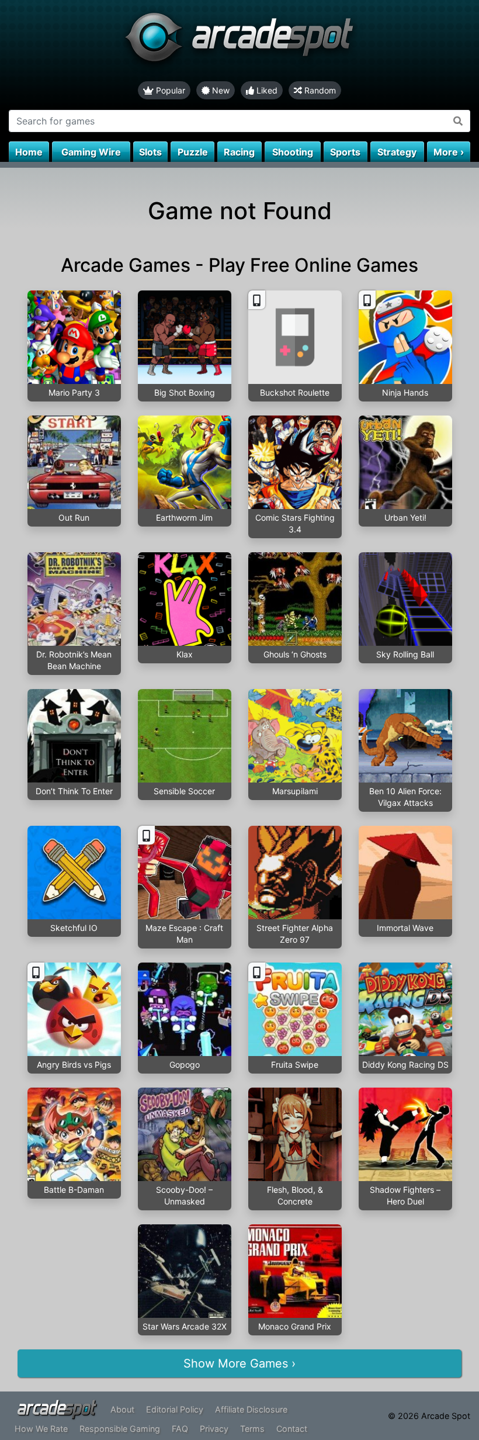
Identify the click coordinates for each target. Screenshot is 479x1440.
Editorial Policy (174, 1409)
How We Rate (41, 1429)
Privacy (214, 1429)
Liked (265, 90)
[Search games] (458, 121)
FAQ (180, 1429)
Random (319, 90)
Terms (252, 1429)
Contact (291, 1429)
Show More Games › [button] (239, 1363)
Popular (169, 90)
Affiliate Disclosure (251, 1409)
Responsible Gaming (119, 1429)
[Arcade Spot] (239, 41)
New (220, 90)
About (122, 1409)
